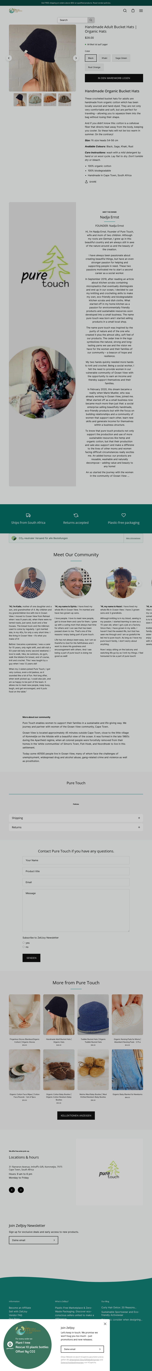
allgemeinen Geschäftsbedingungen (84, 1360)
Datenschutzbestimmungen (72, 1362)
